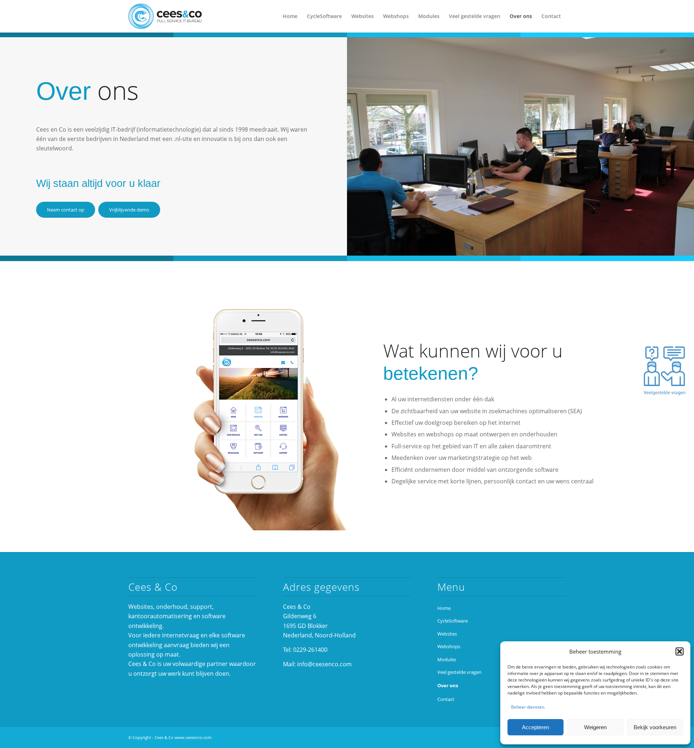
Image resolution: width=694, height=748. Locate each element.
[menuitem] (290, 16)
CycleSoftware (452, 620)
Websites (447, 634)
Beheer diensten (527, 707)
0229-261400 (310, 650)
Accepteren (535, 727)
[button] (679, 651)
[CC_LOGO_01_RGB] (165, 16)
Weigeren (595, 727)
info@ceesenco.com (324, 664)
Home (444, 608)
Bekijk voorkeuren (655, 727)
